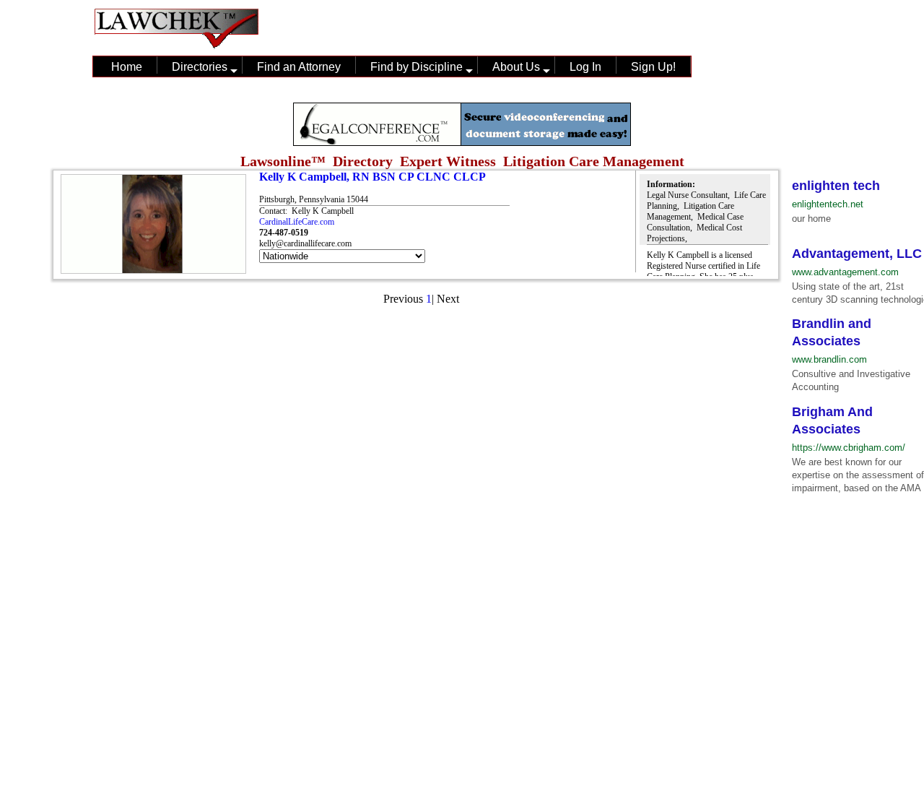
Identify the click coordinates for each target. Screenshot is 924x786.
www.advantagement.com (845, 272)
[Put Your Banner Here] (462, 142)
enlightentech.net (827, 204)
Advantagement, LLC (857, 253)
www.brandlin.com (829, 359)
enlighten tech (836, 185)
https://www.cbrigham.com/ (848, 447)
